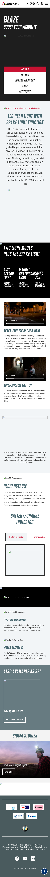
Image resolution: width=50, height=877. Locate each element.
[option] (25, 48)
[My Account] (28, 4)
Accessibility (40, 849)
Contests (9, 849)
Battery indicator (16, 537)
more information (15, 720)
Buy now (25, 75)
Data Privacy (37, 845)
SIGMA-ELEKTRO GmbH (16, 845)
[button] (25, 759)
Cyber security (18, 849)
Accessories (25, 92)
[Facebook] (17, 860)
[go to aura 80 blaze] (22, 694)
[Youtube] (25, 859)
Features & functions (25, 80)
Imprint (28, 845)
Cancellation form (41, 847)
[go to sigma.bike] (10, 3)
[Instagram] (33, 860)
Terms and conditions (10, 847)
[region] (25, 759)
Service (25, 86)
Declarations (30, 849)
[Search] (37, 3)
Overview (25, 69)
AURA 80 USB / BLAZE (13, 711)
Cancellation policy (26, 847)
